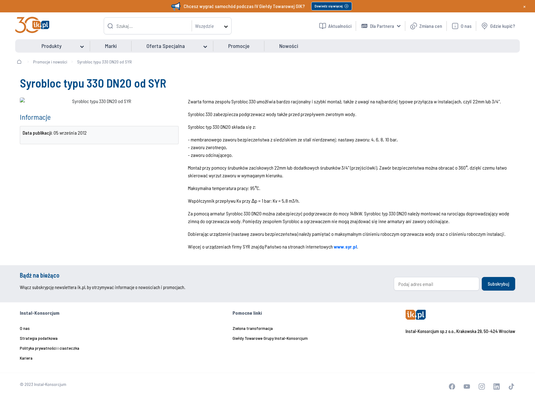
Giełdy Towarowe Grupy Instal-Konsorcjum (270, 338)
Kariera (26, 358)
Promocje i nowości (50, 61)
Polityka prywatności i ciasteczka (49, 348)
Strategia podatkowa (39, 338)
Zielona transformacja (253, 328)
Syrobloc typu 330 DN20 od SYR (104, 61)
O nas (25, 328)
